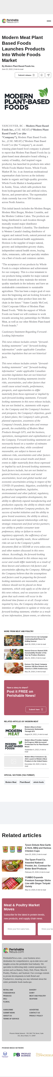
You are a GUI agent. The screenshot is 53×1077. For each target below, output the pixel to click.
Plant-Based (25, 782)
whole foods (38, 782)
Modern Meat (10, 782)
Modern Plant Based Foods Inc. (20, 66)
